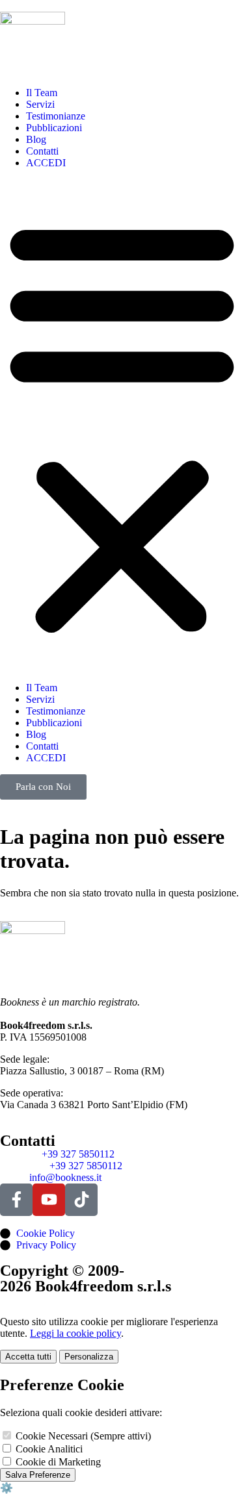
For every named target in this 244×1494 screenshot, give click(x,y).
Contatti (42, 151)
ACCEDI (46, 162)
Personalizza (88, 1356)
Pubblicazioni (54, 127)
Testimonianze (55, 115)
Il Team (41, 92)
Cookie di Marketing (57, 1461)
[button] (122, 425)
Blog (36, 139)
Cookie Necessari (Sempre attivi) (82, 1435)
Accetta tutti (28, 1356)
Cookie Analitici (48, 1448)
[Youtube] (49, 1200)
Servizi (40, 104)
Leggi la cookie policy (75, 1333)
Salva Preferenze (37, 1475)
